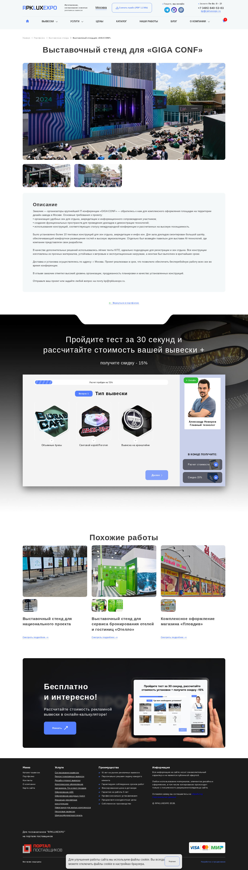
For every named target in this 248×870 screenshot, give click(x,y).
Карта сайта (29, 788)
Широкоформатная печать (69, 815)
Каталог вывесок (31, 772)
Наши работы (149, 21)
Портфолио (39, 38)
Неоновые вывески (65, 811)
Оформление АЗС (64, 792)
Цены (99, 21)
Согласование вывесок (67, 772)
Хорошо (172, 861)
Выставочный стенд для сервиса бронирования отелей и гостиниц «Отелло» (123, 624)
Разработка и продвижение (213, 862)
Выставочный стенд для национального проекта (47, 621)
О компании (198, 21)
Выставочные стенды (59, 38)
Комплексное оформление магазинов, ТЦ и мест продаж (70, 786)
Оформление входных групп (70, 796)
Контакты (27, 780)
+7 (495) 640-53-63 (211, 7)
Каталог (121, 21)
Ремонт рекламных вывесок (69, 776)
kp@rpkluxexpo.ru (211, 11)
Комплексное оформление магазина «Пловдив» (188, 621)
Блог (174, 21)
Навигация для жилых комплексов (73, 807)
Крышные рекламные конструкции (66, 802)
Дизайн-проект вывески (67, 780)
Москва (101, 7)
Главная (26, 38)
